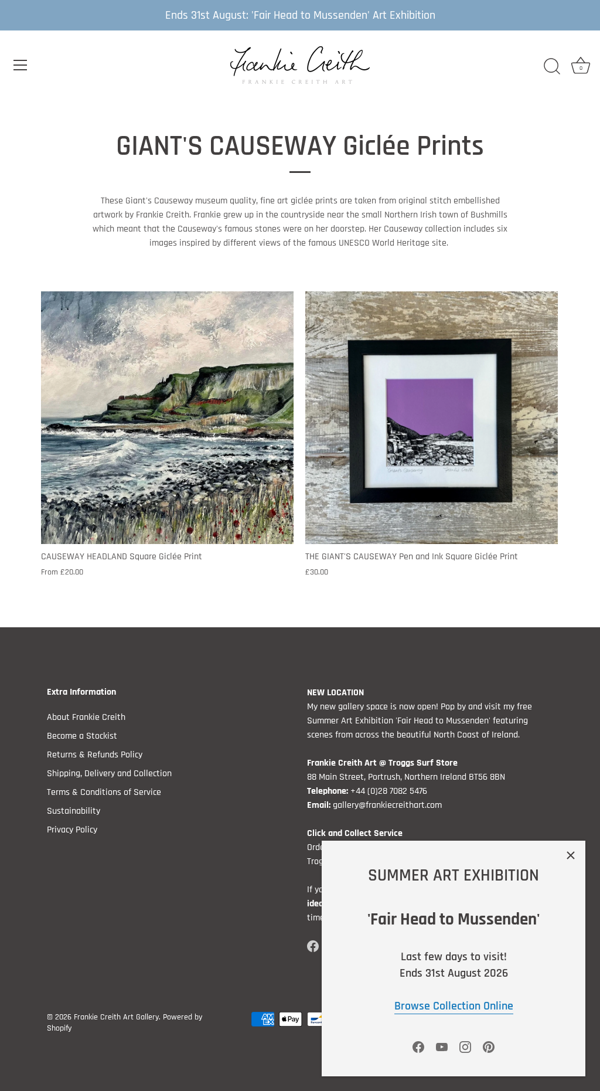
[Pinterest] (489, 1047)
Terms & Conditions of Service (104, 792)
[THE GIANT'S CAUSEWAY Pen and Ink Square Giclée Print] (431, 417)
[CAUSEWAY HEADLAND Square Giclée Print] (167, 417)
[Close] (571, 855)
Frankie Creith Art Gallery (116, 1017)
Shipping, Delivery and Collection (109, 773)
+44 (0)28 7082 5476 (388, 791)
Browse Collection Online (453, 1006)
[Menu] (20, 65)
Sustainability (73, 811)
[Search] (552, 67)
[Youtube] (442, 1047)
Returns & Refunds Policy (94, 755)
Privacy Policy (72, 830)
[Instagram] (465, 1047)
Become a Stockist (82, 736)
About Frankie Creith (86, 717)
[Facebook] (418, 1047)
